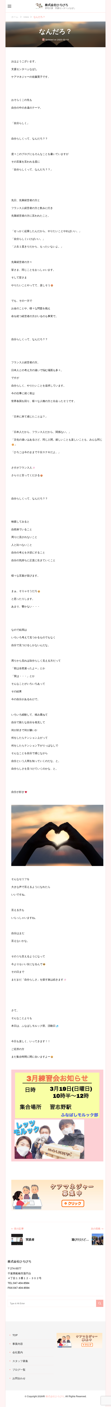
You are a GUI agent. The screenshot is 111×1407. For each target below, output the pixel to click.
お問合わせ (18, 1378)
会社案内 (17, 1352)
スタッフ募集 (20, 1361)
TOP (15, 1335)
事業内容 (17, 1343)
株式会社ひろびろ (56, 5)
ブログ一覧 (18, 1369)
